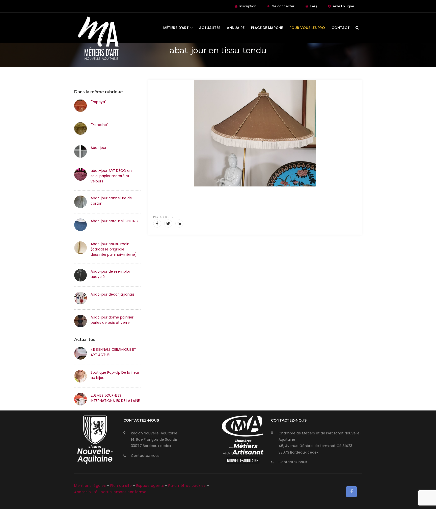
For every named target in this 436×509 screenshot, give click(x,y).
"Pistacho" (99, 124)
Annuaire (235, 27)
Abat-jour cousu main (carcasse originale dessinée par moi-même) (114, 249)
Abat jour (98, 147)
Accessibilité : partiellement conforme (110, 491)
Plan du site (121, 485)
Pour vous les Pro (307, 27)
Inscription (247, 6)
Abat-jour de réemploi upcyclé (110, 274)
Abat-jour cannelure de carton (111, 201)
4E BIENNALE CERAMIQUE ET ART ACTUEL (113, 352)
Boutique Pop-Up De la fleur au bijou (115, 375)
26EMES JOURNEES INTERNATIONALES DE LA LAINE (115, 398)
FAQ (313, 6)
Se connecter (283, 6)
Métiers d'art (176, 27)
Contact (341, 27)
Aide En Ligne (343, 6)
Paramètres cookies (187, 485)
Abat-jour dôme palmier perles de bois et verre (112, 320)
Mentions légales (90, 485)
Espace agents (150, 485)
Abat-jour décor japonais (112, 294)
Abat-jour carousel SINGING (114, 221)
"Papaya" (98, 101)
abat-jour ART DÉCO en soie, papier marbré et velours (111, 176)
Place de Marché (267, 27)
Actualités (209, 27)
